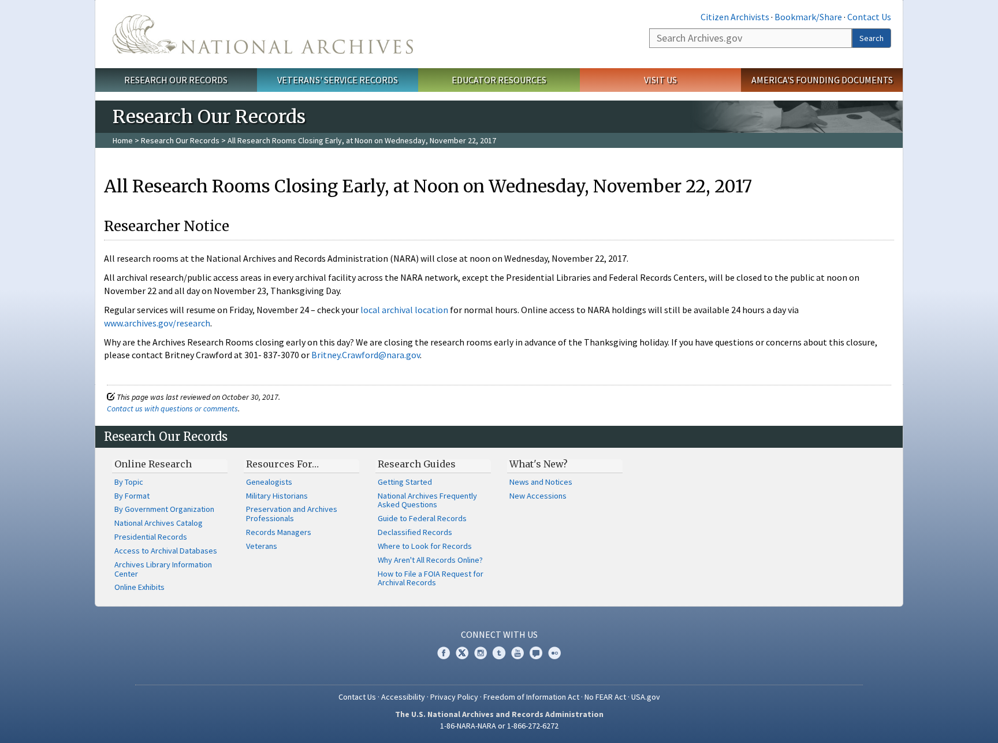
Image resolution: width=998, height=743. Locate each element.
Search (871, 38)
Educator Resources (499, 80)
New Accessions (538, 496)
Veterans (261, 546)
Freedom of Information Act (531, 697)
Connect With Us (499, 634)
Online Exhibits (139, 587)
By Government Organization (164, 509)
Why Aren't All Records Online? (430, 560)
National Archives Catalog (158, 523)
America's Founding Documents (822, 80)
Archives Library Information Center (163, 569)
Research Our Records (176, 80)
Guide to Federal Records (422, 518)
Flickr (554, 653)
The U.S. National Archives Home (263, 34)
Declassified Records (415, 532)
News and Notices (540, 482)
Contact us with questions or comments (172, 408)
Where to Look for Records (425, 546)
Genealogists (269, 482)
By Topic (128, 482)
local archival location (404, 309)
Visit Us (660, 80)
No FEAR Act (605, 697)
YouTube (517, 653)
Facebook (443, 653)
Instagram (480, 653)
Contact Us (869, 17)
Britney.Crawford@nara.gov (365, 355)
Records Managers (278, 532)
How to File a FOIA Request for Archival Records (430, 578)
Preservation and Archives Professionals (291, 513)
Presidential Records (150, 537)
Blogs (536, 653)
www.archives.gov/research (157, 323)
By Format (132, 496)
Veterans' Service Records (337, 80)
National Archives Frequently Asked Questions (427, 500)
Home (123, 140)
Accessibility (403, 697)
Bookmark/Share (808, 17)
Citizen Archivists (735, 17)
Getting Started (405, 482)
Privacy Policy (454, 697)
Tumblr (499, 653)
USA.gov (645, 697)
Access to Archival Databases (165, 550)
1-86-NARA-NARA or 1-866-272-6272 (499, 725)
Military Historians (277, 496)
